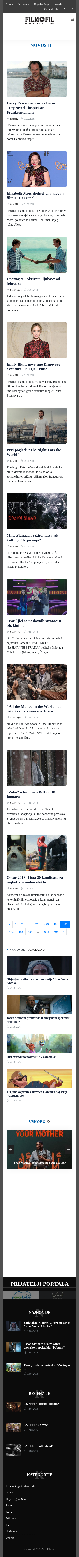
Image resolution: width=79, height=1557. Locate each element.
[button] (72, 20)
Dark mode (50, 9)
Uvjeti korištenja (41, 4)
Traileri (10, 1511)
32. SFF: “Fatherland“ (38, 1446)
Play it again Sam (16, 1499)
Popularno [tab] (36, 949)
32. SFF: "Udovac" (36, 1425)
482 (11, 931)
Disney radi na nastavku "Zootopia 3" (32, 1056)
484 (30, 931)
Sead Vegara (16, 290)
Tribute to (11, 1518)
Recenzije (39, 1393)
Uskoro (37, 1121)
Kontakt (58, 4)
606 (56, 931)
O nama (9, 4)
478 (37, 924)
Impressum (23, 4)
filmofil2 (14, 119)
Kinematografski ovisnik (20, 1486)
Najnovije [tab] (17, 949)
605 (46, 931)
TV (8, 1524)
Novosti (10, 1492)
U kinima (11, 1531)
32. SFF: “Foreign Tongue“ (42, 1403)
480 (55, 924)
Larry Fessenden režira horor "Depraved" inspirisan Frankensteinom (31, 107)
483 (20, 931)
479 (46, 924)
